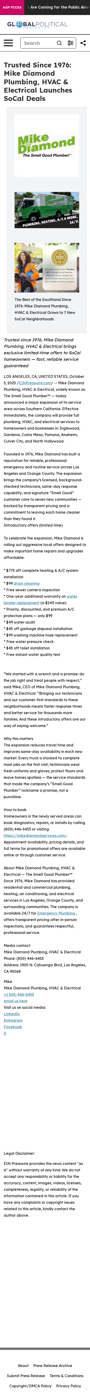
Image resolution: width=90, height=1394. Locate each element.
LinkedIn (12, 1014)
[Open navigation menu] (8, 43)
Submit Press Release (26, 1375)
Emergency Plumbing (56, 913)
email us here (15, 1001)
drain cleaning (26, 583)
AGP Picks (12, 7)
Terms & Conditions (66, 1375)
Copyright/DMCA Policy (30, 1386)
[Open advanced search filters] (70, 43)
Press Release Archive (52, 1365)
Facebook (13, 1026)
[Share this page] (83, 43)
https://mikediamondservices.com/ (35, 835)
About (23, 1365)
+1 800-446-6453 (19, 994)
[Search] (59, 43)
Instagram (13, 1020)
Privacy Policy (68, 1386)
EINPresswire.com (35, 383)
